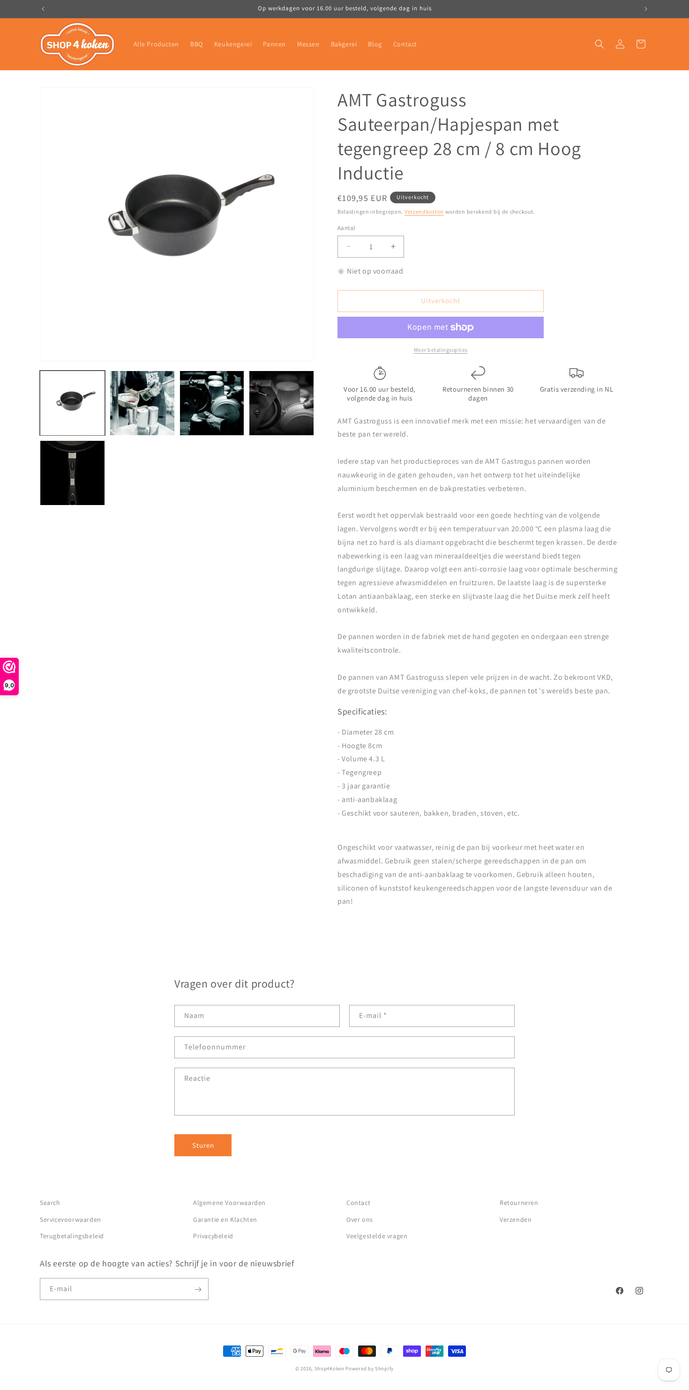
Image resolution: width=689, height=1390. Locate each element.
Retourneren (519, 1202)
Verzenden (516, 1219)
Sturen (203, 1145)
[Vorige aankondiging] (43, 9)
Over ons (359, 1219)
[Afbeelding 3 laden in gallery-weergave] (212, 403)
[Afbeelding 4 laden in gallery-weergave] (281, 403)
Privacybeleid (213, 1235)
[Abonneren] (197, 1290)
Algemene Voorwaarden (229, 1202)
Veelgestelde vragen (376, 1235)
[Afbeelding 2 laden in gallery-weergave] (142, 403)
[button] (599, 44)
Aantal (346, 228)
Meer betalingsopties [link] (441, 349)
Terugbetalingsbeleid (72, 1235)
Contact (358, 1202)
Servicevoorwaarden (70, 1219)
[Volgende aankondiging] (646, 9)
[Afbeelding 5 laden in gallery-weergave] (72, 472)
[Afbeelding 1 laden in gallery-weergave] (72, 403)
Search (50, 1202)
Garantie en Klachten (225, 1219)
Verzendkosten (424, 211)
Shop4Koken (329, 1368)
